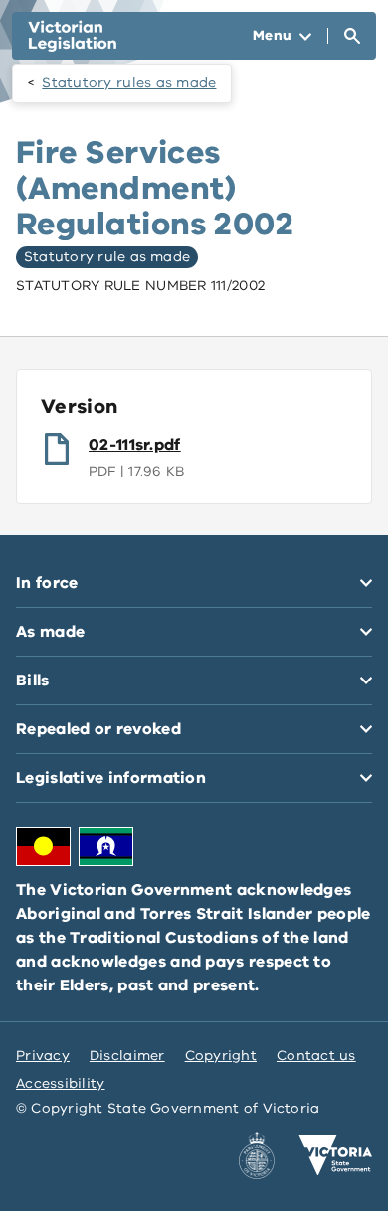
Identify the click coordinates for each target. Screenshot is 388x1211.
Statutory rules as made (129, 83)
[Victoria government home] (335, 1155)
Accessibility (60, 1083)
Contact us (316, 1055)
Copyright (221, 1055)
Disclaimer (127, 1055)
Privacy (43, 1055)
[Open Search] (352, 36)
